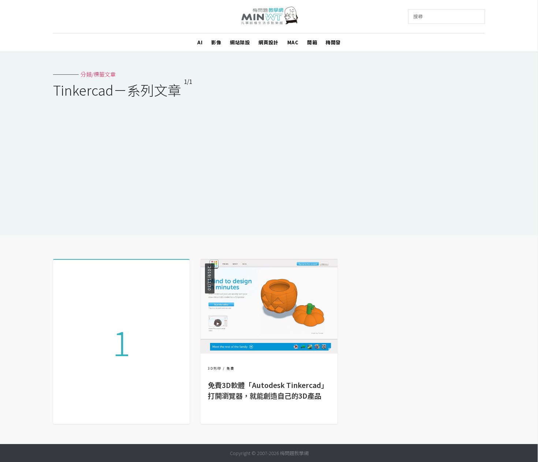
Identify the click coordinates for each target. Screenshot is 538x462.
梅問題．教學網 (269, 17)
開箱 (312, 42)
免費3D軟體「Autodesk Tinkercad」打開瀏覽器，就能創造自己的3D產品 (268, 390)
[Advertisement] (269, 162)
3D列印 (214, 368)
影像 (216, 42)
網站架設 (240, 42)
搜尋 (418, 16)
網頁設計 (268, 42)
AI (199, 42)
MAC (293, 42)
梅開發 (333, 42)
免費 (231, 368)
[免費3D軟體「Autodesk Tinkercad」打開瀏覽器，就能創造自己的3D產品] (269, 351)
